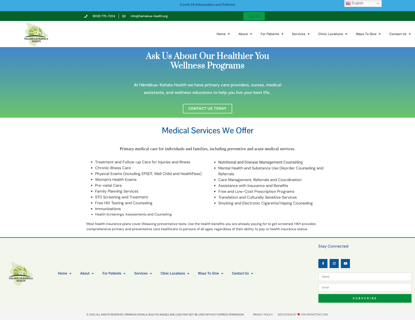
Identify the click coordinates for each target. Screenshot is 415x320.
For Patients (270, 34)
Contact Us (398, 34)
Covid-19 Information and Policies (207, 4)
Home (221, 34)
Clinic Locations (330, 34)
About (243, 34)
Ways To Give (366, 34)
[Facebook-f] (322, 263)
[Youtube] (345, 263)
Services (298, 34)
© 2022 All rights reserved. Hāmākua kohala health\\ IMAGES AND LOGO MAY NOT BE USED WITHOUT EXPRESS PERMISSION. (165, 314)
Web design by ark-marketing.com (303, 314)
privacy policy (263, 314)
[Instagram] (334, 263)
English (357, 3)
